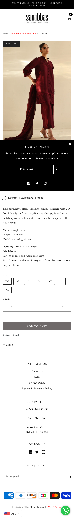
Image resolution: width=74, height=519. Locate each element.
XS (18, 281)
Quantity (7, 299)
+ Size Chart (11, 335)
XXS (7, 281)
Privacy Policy (37, 383)
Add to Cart (37, 326)
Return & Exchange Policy (37, 389)
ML (50, 281)
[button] (37, 92)
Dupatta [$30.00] (25, 198)
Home (5, 33)
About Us (37, 371)
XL (7, 290)
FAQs (37, 377)
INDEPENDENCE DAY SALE (23, 33)
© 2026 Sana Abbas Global (23, 507)
